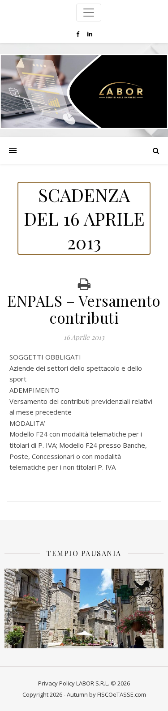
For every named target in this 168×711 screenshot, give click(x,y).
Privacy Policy (56, 683)
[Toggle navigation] (88, 12)
